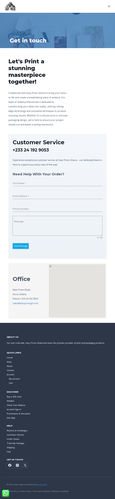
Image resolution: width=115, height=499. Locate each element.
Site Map (11, 417)
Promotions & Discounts (18, 413)
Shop (9, 361)
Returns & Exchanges (17, 430)
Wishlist (10, 400)
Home (10, 357)
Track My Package (15, 443)
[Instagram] (17, 465)
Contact (10, 370)
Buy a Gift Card (14, 396)
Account (10, 374)
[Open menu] (109, 6)
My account (14, 378)
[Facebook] (10, 465)
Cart (11, 383)
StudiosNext (42, 484)
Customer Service (15, 434)
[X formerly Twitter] (25, 465)
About (9, 366)
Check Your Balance (16, 405)
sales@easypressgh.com (25, 303)
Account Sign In (14, 409)
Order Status (13, 439)
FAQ (9, 451)
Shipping (11, 447)
